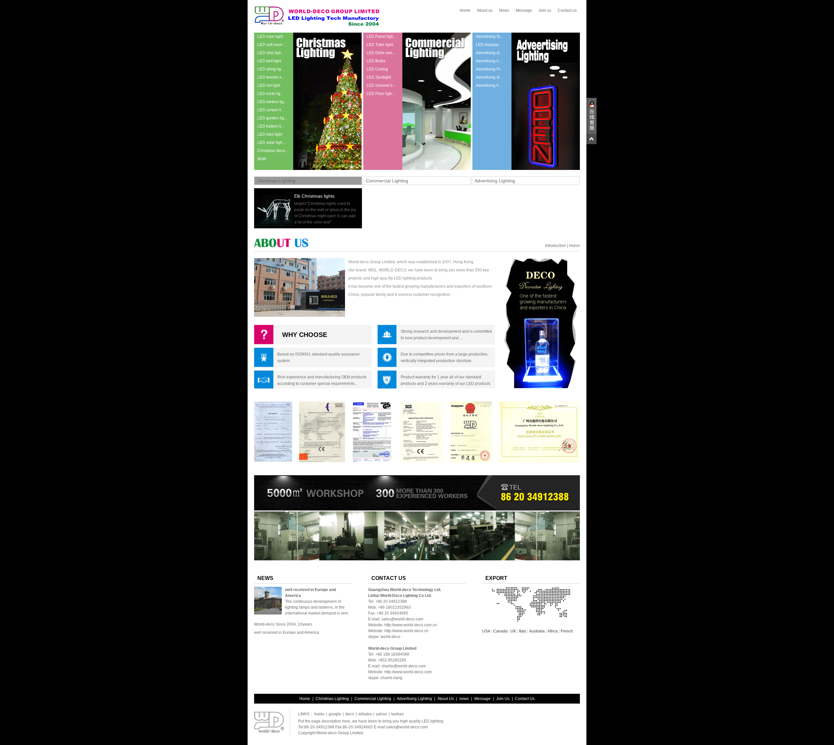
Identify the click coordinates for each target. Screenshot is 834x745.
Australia (537, 631)
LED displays (487, 44)
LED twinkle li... (270, 77)
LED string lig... (270, 69)
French (567, 631)
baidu (319, 714)
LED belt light (269, 61)
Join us (545, 10)
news (464, 698)
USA (486, 631)
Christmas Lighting (276, 180)
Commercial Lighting (387, 180)
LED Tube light (380, 44)
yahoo (381, 714)
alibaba (365, 714)
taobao (397, 714)
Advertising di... (489, 53)
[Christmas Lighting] (327, 168)
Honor (574, 245)
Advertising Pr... (489, 69)
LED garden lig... (272, 118)
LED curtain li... (270, 110)
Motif (261, 159)
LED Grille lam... (381, 53)
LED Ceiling (377, 69)
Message (524, 10)
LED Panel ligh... (381, 36)
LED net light (268, 85)
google (335, 714)
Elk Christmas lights (314, 196)
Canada (500, 631)
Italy (522, 631)
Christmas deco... (272, 150)
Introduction (555, 245)
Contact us (567, 10)
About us (485, 10)
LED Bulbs (376, 61)
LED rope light (270, 36)
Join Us (503, 698)
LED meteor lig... (272, 101)
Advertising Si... (489, 36)
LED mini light (269, 134)
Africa (553, 631)
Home (465, 10)
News (504, 10)
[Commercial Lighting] (436, 168)
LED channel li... (381, 85)
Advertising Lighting (495, 180)
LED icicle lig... (270, 93)
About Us (446, 698)
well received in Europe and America (286, 632)
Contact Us (525, 698)
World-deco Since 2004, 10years (283, 624)
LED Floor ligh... (381, 93)
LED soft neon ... (271, 44)
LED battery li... (270, 126)
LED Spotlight (379, 77)
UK (513, 631)
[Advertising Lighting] (545, 168)
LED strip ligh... (270, 53)
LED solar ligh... (271, 142)
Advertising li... (488, 61)
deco (349, 714)
